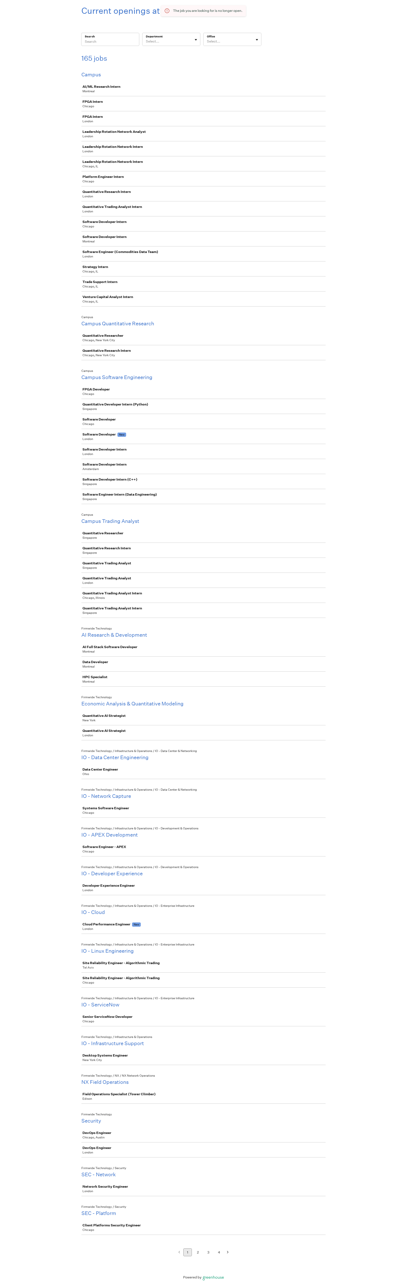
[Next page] (228, 1252)
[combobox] (207, 41)
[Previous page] (179, 1252)
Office (211, 36)
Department (154, 36)
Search (90, 36)
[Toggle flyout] (195, 39)
